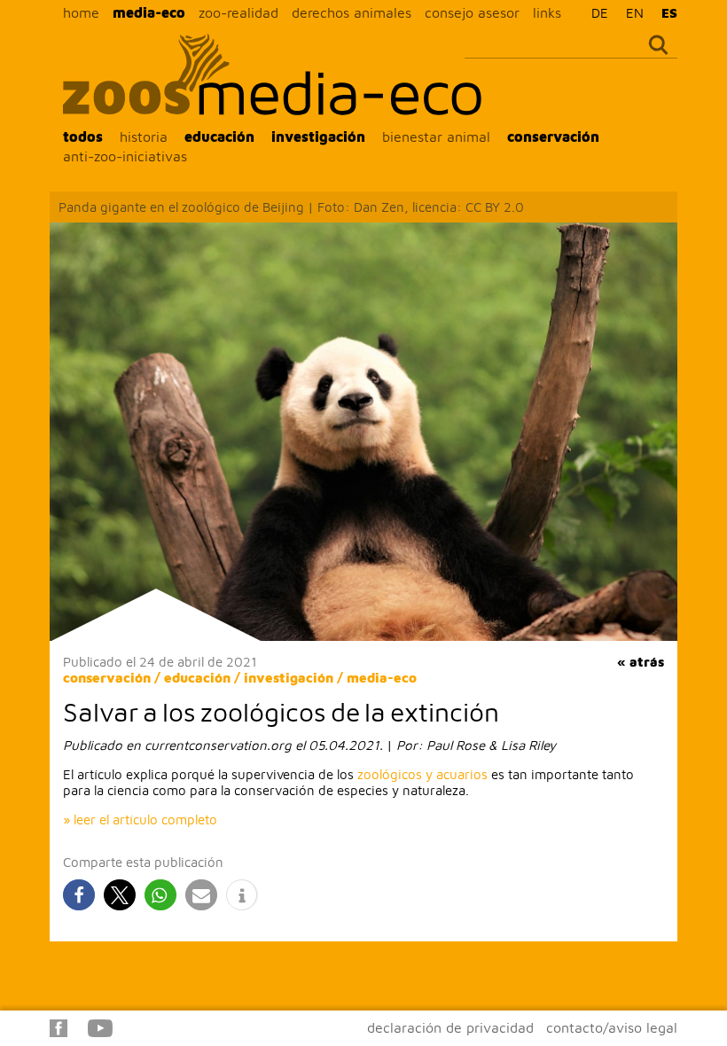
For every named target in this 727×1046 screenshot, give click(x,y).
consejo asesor (472, 12)
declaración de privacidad (450, 1027)
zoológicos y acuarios (422, 774)
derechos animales (351, 12)
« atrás (640, 661)
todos (83, 136)
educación (219, 136)
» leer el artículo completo (140, 819)
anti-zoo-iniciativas (125, 156)
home (81, 12)
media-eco (149, 12)
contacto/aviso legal (611, 1027)
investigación (318, 136)
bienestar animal (436, 136)
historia (144, 136)
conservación (553, 136)
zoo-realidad (238, 12)
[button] (79, 894)
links (547, 12)
